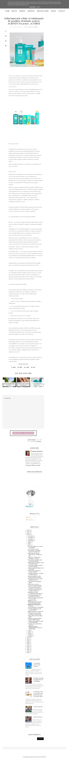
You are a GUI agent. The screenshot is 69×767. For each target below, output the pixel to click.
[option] (9, 383)
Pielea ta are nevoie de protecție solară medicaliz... (35, 585)
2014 (28, 649)
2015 (28, 648)
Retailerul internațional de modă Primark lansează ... (36, 563)
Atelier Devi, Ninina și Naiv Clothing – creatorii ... (34, 558)
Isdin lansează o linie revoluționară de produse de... (35, 593)
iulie (29, 543)
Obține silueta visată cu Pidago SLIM (35, 616)
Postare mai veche (28, 433)
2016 (28, 646)
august (29, 542)
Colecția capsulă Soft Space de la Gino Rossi (36, 568)
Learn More (32, 7)
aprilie (29, 632)
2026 (28, 530)
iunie (29, 545)
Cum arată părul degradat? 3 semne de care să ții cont (35, 587)
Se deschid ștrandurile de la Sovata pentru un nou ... (34, 595)
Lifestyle (31, 11)
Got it (38, 7)
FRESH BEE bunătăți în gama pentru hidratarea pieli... (35, 602)
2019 (28, 642)
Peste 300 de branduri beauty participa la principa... (35, 560)
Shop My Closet (43, 11)
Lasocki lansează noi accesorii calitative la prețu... (35, 579)
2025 (28, 531)
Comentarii (30, 519)
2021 (28, 639)
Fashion (22, 11)
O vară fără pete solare (33, 549)
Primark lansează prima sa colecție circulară (34, 571)
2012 (28, 652)
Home (7, 11)
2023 (28, 534)
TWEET (20, 367)
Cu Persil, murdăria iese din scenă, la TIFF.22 (34, 609)
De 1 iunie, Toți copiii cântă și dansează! (35, 624)
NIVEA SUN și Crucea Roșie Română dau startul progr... (35, 613)
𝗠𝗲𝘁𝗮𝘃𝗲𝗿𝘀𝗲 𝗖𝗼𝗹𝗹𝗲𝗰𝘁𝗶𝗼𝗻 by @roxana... (34, 605)
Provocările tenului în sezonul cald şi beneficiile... (35, 566)
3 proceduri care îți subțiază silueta (34, 582)
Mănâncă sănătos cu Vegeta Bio (35, 611)
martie (30, 633)
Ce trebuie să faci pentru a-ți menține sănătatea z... (35, 590)
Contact (61, 11)
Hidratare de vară (32, 600)
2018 (28, 643)
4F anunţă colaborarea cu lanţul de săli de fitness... (35, 574)
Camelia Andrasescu (14, 26)
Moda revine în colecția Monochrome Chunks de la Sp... (35, 554)
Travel (53, 11)
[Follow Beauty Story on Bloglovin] (30, 505)
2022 (28, 637)
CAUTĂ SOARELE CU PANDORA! (35, 607)
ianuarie (30, 636)
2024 (28, 533)
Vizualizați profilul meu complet (32, 465)
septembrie (31, 540)
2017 (28, 645)
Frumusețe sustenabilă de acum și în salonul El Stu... (35, 621)
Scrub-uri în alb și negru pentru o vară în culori (35, 598)
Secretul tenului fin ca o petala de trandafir (35, 547)
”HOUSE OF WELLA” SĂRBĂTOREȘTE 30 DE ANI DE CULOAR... (35, 628)
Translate (39, 441)
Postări (29, 517)
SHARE (14, 367)
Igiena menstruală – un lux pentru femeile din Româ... (35, 576)
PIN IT (34, 367)
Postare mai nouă (18, 433)
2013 (28, 651)
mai (29, 630)
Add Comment (34, 26)
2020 (28, 640)
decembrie (31, 536)
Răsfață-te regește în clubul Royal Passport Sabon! (34, 619)
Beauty (14, 11)
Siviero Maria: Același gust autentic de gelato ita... (34, 551)
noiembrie (30, 537)
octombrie (30, 539)
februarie (30, 634)
